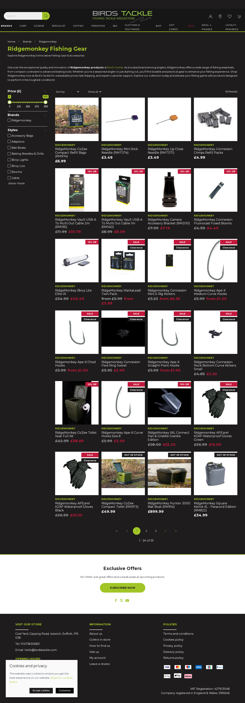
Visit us (94, 652)
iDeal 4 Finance (207, 27)
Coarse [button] (39, 25)
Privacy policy (172, 645)
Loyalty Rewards (231, 27)
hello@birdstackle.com (40, 650)
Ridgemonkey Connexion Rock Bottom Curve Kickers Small (215, 365)
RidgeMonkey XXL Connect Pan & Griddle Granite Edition (168, 436)
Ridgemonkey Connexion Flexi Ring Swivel (120, 363)
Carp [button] (23, 25)
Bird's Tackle (115, 67)
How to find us (99, 645)
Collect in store (99, 639)
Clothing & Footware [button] (132, 27)
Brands (27, 41)
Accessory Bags (22, 135)
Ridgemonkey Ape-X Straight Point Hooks (163, 363)
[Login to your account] (210, 16)
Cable (15, 178)
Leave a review (99, 664)
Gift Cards (173, 27)
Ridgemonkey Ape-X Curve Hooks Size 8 (122, 434)
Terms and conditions (178, 633)
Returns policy (173, 658)
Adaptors (17, 141)
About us (95, 633)
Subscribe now (122, 588)
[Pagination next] (165, 531)
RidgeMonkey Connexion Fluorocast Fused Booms (213, 221)
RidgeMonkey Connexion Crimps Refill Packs (213, 150)
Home (11, 41)
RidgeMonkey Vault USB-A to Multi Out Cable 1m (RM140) (121, 223)
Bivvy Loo (18, 166)
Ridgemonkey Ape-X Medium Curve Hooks (210, 292)
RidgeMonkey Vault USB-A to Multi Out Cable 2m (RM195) (75, 223)
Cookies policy (173, 639)
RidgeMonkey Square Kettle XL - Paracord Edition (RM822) (215, 506)
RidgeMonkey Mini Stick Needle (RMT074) (119, 150)
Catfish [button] (78, 25)
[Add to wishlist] (60, 103)
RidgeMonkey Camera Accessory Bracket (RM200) (169, 221)
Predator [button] (98, 25)
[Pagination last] (176, 531)
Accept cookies (41, 690)
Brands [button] (6, 25)
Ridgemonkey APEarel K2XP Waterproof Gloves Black (74, 506)
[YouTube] (127, 600)
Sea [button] (115, 25)
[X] (121, 600)
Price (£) (14, 91)
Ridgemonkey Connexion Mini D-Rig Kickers (167, 292)
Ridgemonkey (48, 41)
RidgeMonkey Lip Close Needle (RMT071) (165, 150)
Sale (191, 25)
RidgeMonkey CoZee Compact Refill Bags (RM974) (71, 152)
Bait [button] (159, 25)
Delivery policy (173, 652)
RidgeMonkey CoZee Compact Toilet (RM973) (120, 505)
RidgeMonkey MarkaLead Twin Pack (121, 292)
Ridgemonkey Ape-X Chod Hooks (75, 363)
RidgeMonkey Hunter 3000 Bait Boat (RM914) (169, 505)
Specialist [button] (59, 25)
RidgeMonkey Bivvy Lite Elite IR (73, 292)
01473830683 (30, 644)
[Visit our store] (220, 16)
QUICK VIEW (77, 137)
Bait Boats (18, 147)
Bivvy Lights (19, 160)
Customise (65, 690)
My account (97, 658)
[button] (230, 16)
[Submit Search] (46, 16)
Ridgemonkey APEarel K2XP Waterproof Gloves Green (213, 436)
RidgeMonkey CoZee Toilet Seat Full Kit (76, 434)
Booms (16, 172)
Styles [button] (13, 130)
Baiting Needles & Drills (27, 153)
